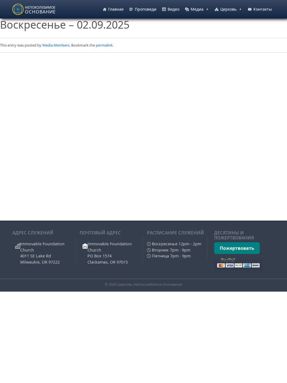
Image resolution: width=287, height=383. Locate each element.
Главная (116, 9)
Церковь (228, 9)
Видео (173, 9)
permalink (104, 45)
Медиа (197, 9)
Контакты (262, 9)
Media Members (56, 45)
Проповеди (145, 9)
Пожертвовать (237, 248)
